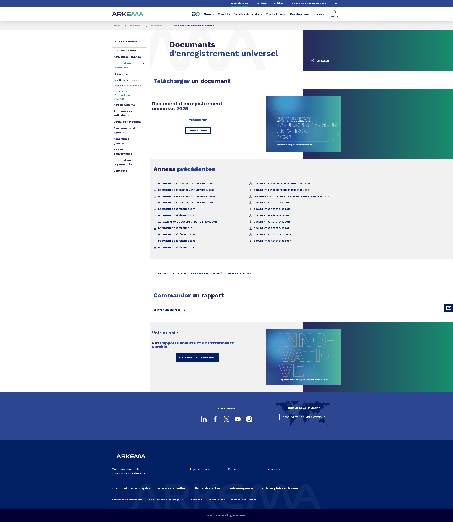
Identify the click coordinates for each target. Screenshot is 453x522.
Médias (278, 3)
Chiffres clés (121, 74)
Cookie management (240, 488)
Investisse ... (136, 25)
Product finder (276, 14)
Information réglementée (123, 162)
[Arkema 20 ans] (196, 14)
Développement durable (307, 14)
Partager (322, 60)
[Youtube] (238, 419)
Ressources (274, 469)
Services (196, 499)
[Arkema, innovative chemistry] (131, 461)
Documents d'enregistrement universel (124, 95)
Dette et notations (127, 121)
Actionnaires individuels (123, 113)
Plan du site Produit (243, 499)
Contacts (120, 170)
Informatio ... (157, 25)
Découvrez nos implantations (304, 417)
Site (114, 488)
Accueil (118, 25)
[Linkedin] (204, 419)
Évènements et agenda (125, 130)
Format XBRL (197, 130)
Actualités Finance (127, 57)
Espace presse (200, 469)
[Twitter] (226, 419)
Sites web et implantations (309, 3)
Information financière (122, 65)
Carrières (261, 3)
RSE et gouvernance (123, 151)
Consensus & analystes (127, 85)
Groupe (209, 14)
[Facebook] (215, 419)
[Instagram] (249, 419)
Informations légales (137, 488)
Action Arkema (124, 104)
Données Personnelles (170, 488)
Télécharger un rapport (197, 357)
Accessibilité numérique (127, 499)
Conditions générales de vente (279, 488)
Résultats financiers (125, 80)
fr (335, 3)
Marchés (224, 14)
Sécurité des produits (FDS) (166, 499)
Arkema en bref (125, 50)
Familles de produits (248, 14)
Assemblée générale (121, 141)
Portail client (216, 499)
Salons (232, 469)
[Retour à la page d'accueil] (128, 14)
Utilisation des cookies (206, 488)
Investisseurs (239, 3)
